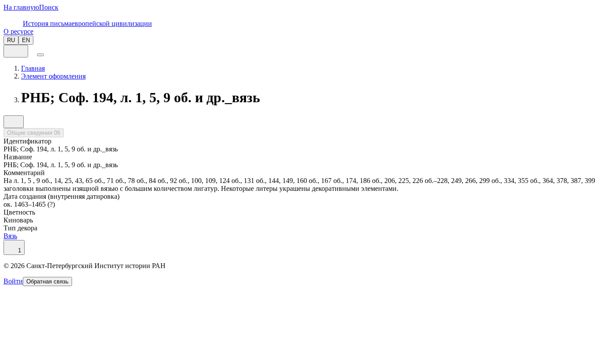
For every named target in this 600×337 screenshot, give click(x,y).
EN (26, 40)
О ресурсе (18, 31)
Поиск (48, 7)
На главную (21, 7)
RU (11, 40)
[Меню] (40, 55)
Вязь (10, 236)
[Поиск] (32, 52)
